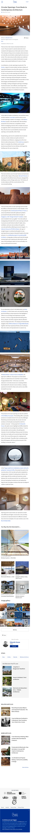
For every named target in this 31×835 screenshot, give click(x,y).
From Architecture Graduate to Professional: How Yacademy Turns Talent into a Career (19, 720)
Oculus (3, 67)
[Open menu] (2, 2)
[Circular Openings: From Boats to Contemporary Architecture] (11, 607)
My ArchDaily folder (5, 521)
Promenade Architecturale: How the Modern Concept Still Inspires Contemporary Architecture (20, 750)
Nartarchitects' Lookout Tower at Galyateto (12, 374)
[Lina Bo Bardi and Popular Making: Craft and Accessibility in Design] (5, 761)
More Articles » (25, 767)
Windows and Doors (24, 657)
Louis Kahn (12, 117)
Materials (15, 657)
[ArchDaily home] (15, 2)
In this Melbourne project (7, 416)
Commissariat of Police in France (19, 210)
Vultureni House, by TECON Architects (10, 229)
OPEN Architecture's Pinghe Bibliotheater (18, 324)
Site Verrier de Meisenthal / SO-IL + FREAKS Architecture (20, 690)
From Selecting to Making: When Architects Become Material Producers (20, 738)
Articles (9, 657)
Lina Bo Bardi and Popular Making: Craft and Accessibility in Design (20, 759)
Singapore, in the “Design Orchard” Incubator (12, 217)
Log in (27, 1)
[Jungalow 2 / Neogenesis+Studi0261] (7, 670)
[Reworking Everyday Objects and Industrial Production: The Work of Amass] (5, 711)
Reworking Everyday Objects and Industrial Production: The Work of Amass (20, 709)
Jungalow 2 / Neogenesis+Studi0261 (19, 668)
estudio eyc (21, 142)
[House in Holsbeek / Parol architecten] (7, 681)
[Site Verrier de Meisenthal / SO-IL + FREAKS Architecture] (7, 691)
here (2, 41)
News (3, 657)
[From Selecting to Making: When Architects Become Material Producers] (5, 740)
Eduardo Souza (15, 642)
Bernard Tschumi (23, 176)
